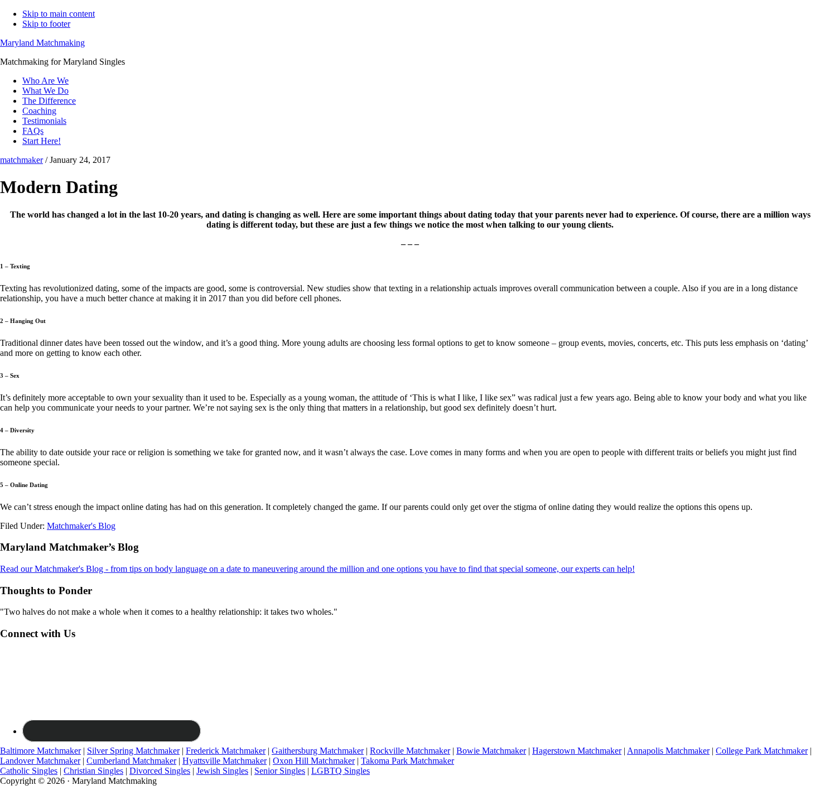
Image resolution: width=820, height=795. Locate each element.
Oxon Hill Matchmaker (314, 760)
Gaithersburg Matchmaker (318, 750)
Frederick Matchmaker (226, 750)
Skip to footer (46, 23)
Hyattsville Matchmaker (224, 760)
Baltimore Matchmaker (40, 750)
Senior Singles (279, 770)
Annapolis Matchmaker (668, 750)
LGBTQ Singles (340, 770)
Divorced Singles (159, 770)
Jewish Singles (222, 770)
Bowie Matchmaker (491, 750)
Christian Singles (93, 770)
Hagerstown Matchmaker (576, 750)
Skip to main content (58, 13)
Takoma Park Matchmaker (407, 760)
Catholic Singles (28, 770)
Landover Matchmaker (40, 760)
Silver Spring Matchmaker (133, 750)
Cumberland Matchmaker (131, 760)
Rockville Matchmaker (410, 750)
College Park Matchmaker (762, 750)
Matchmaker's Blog (81, 526)
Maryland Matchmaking (42, 42)
